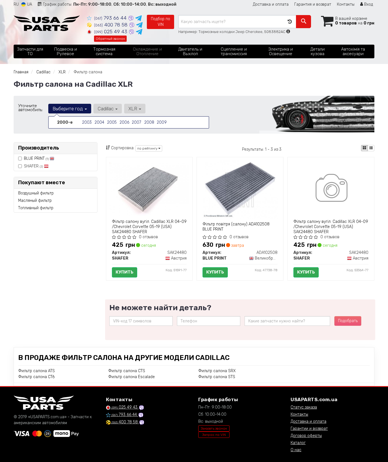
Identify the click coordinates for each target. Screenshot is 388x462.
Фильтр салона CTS (126, 370)
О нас (296, 450)
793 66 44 (111, 18)
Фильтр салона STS (216, 376)
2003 (87, 122)
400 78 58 (111, 25)
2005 (112, 122)
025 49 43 (111, 31)
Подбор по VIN (160, 21)
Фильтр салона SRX (217, 370)
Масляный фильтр (35, 200)
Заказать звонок (214, 428)
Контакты (345, 4)
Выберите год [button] (68, 108)
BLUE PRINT (36, 158)
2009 (162, 122)
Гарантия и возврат (312, 4)
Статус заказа (304, 407)
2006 (124, 122)
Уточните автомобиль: (30, 107)
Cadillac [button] (106, 108)
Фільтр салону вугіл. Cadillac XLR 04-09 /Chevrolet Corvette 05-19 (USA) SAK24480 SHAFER (149, 226)
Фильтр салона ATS (36, 370)
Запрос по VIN (214, 435)
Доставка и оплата (271, 4)
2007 (136, 122)
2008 (149, 122)
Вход (368, 4)
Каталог (298, 442)
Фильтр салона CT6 (36, 376)
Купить (124, 272)
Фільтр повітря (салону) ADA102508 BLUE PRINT (236, 227)
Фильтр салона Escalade (131, 376)
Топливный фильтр (35, 208)
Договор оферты (306, 435)
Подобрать (348, 320)
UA (29, 4)
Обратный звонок (110, 39)
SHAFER (33, 166)
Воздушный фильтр (36, 193)
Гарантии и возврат (309, 428)
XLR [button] (133, 108)
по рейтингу (147, 148)
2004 (99, 122)
